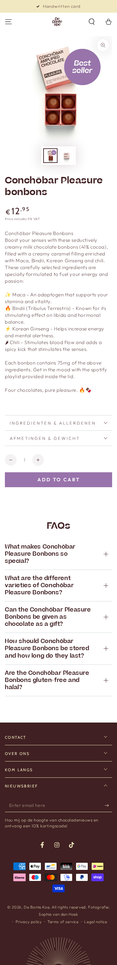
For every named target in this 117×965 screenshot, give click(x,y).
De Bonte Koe (36, 907)
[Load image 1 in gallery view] (50, 155)
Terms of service (63, 921)
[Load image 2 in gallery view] (66, 155)
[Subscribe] (108, 805)
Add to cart (58, 479)
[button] (91, 21)
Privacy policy (29, 921)
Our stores (62, 6)
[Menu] (8, 21)
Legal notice (95, 921)
